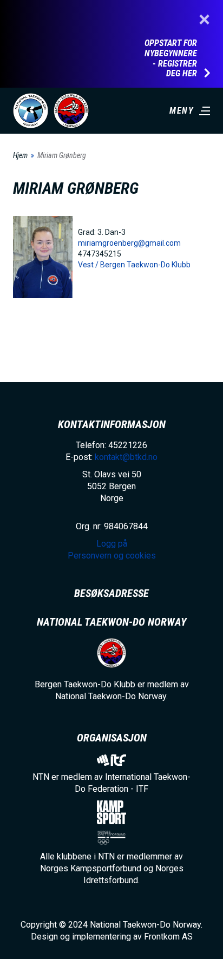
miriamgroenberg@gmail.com (129, 243)
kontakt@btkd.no (126, 457)
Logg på (111, 543)
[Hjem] (30, 110)
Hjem (20, 155)
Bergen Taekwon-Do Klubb (145, 264)
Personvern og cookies (112, 555)
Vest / (89, 264)
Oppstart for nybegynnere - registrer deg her (171, 58)
